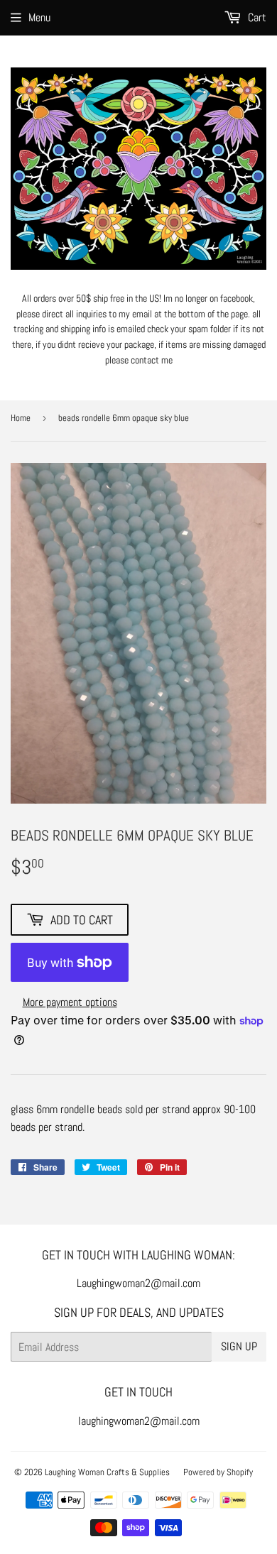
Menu (39, 17)
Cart (255, 17)
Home (21, 418)
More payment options (70, 1002)
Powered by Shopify (218, 1472)
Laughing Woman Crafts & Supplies (107, 1472)
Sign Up (239, 1346)
